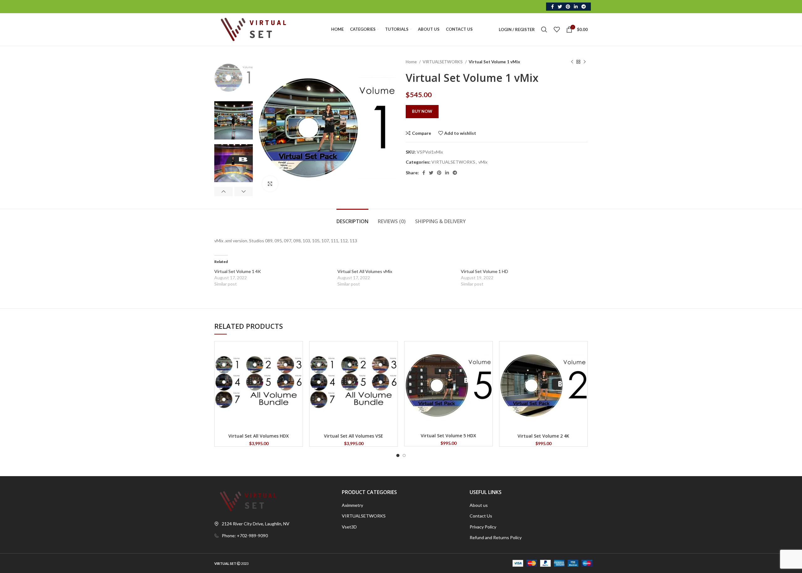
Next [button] (243, 191)
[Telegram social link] (584, 7)
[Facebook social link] (552, 7)
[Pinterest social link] (568, 7)
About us (479, 505)
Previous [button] (223, 191)
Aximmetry (352, 505)
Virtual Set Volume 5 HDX (448, 436)
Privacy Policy (483, 526)
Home (412, 61)
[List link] (273, 535)
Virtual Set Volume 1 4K (237, 271)
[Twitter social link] (560, 7)
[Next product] (584, 62)
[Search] (544, 29)
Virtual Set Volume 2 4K (543, 436)
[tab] (352, 218)
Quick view (298, 351)
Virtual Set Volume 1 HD (484, 271)
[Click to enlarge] (270, 184)
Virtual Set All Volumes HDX (258, 436)
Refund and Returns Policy (496, 537)
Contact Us (481, 515)
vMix (482, 162)
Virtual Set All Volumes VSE (353, 436)
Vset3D (349, 526)
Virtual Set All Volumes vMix (364, 271)
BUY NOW (422, 111)
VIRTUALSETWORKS (443, 61)
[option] (233, 78)
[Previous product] (572, 62)
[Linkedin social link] (576, 7)
